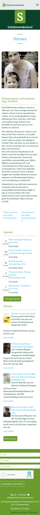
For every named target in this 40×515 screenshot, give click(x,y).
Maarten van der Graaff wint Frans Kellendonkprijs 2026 (23, 410)
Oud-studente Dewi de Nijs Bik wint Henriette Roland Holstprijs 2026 (23, 377)
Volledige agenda (12, 299)
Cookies (25, 508)
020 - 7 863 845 (20, 495)
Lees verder (8, 337)
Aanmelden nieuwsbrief (12, 484)
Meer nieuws (10, 438)
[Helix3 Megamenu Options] (37, 5)
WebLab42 (33, 512)
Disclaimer (16, 508)
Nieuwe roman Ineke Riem (23, 313)
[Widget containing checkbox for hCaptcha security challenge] (17, 474)
